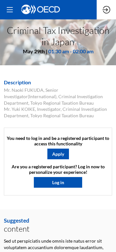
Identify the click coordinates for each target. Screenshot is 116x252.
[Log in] (106, 9)
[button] (58, 154)
